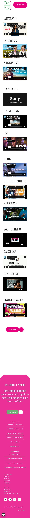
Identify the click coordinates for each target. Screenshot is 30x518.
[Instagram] (14, 499)
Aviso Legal (20, 507)
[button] (20, 5)
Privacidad (7, 507)
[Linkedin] (19, 499)
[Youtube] (10, 499)
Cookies (13, 507)
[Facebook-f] (5, 499)
